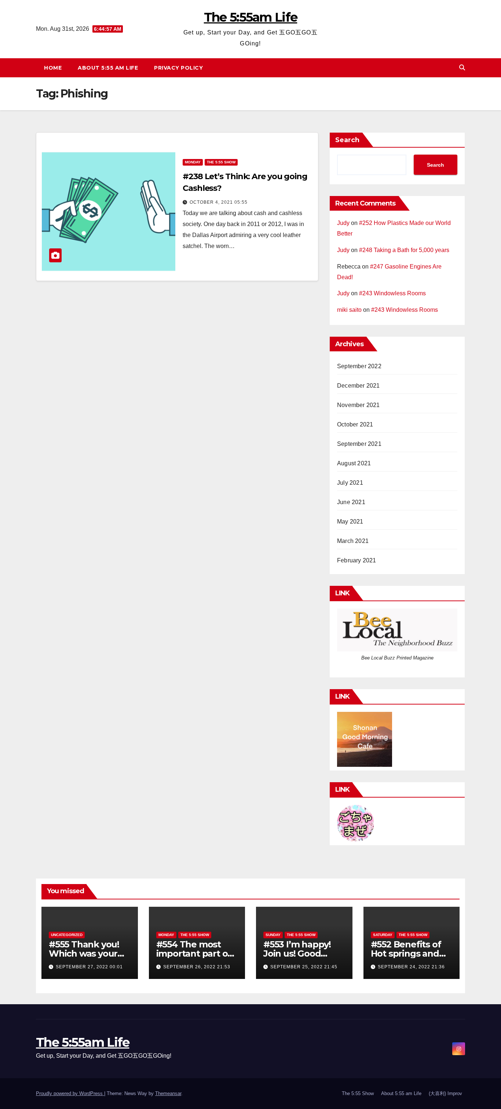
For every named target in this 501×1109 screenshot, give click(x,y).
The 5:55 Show (221, 162)
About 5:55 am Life (108, 67)
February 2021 (356, 560)
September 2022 (359, 366)
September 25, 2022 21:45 (303, 966)
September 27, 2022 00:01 (89, 966)
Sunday (273, 935)
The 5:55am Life (250, 17)
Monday (193, 162)
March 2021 (353, 541)
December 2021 (358, 385)
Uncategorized (67, 935)
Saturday (382, 935)
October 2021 (355, 424)
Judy (343, 223)
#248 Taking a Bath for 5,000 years (404, 250)
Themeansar (168, 1093)
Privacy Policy (178, 67)
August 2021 (354, 463)
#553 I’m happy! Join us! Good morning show (297, 953)
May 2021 (350, 521)
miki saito (349, 310)
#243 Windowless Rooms (392, 293)
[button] (462, 67)
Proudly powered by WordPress (70, 1093)
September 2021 (359, 444)
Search (347, 140)
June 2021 (351, 502)
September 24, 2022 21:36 (411, 966)
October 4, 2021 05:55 (219, 202)
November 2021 (358, 405)
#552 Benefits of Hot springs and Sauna (406, 953)
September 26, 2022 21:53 (196, 966)
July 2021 (350, 483)
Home (53, 67)
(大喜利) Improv (445, 1093)
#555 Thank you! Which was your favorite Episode (84, 953)
